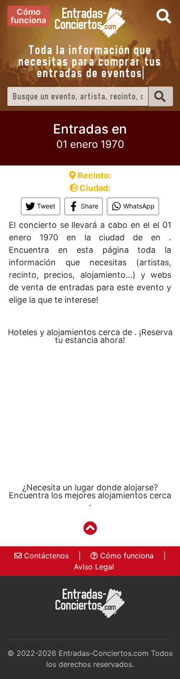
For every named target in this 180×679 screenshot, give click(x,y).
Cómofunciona (28, 16)
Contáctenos (45, 555)
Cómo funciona (126, 555)
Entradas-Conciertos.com (104, 653)
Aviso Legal (94, 566)
